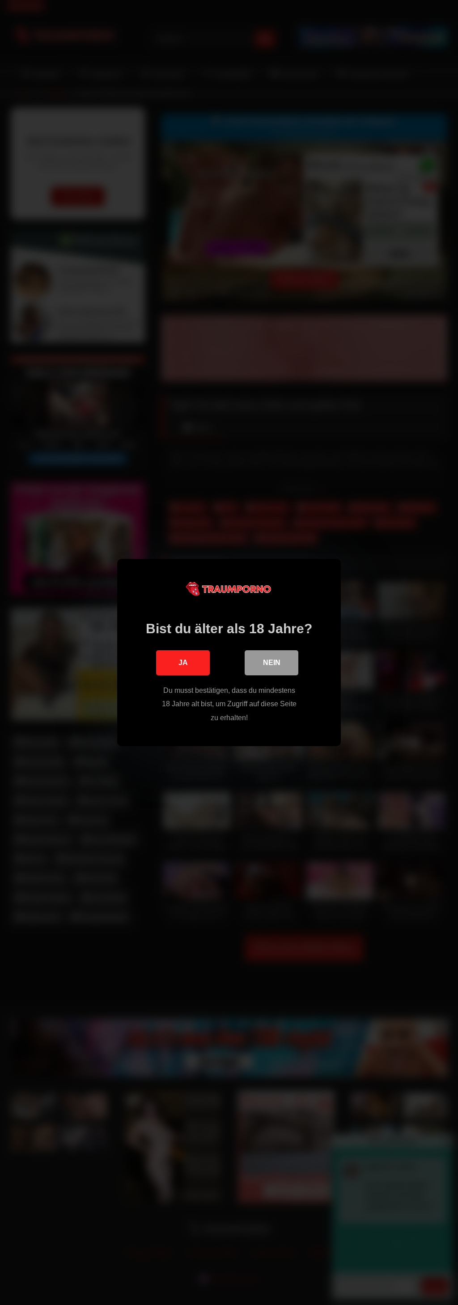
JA (183, 662)
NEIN (271, 662)
